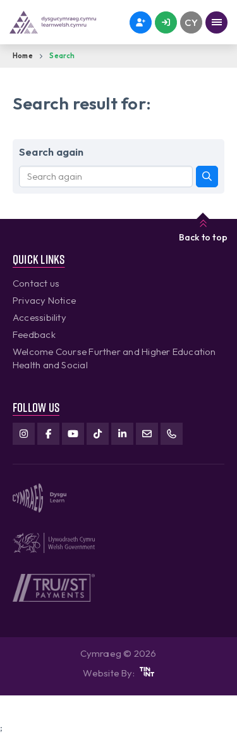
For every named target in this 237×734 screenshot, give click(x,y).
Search (62, 55)
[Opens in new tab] (147, 673)
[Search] (207, 176)
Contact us (36, 283)
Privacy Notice (44, 300)
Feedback (34, 334)
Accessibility (39, 317)
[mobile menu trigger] (216, 22)
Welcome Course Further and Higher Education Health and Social (114, 358)
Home (23, 55)
